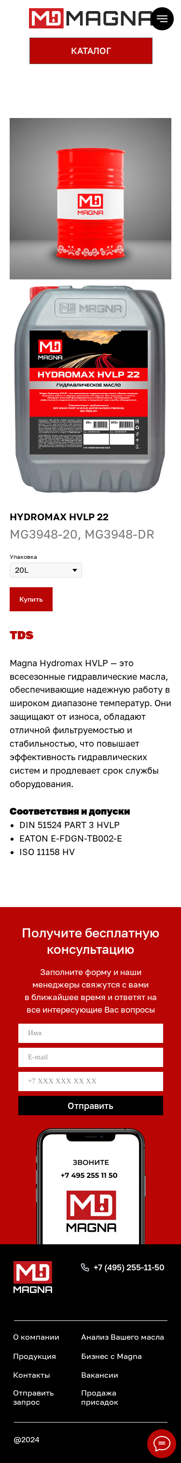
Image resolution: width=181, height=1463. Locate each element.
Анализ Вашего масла (122, 1337)
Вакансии (99, 1375)
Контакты (31, 1375)
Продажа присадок (99, 1397)
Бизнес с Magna (111, 1356)
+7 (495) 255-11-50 (129, 1267)
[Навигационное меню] (162, 18)
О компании (36, 1337)
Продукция (34, 1356)
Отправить (90, 1105)
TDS (21, 635)
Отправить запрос (33, 1397)
